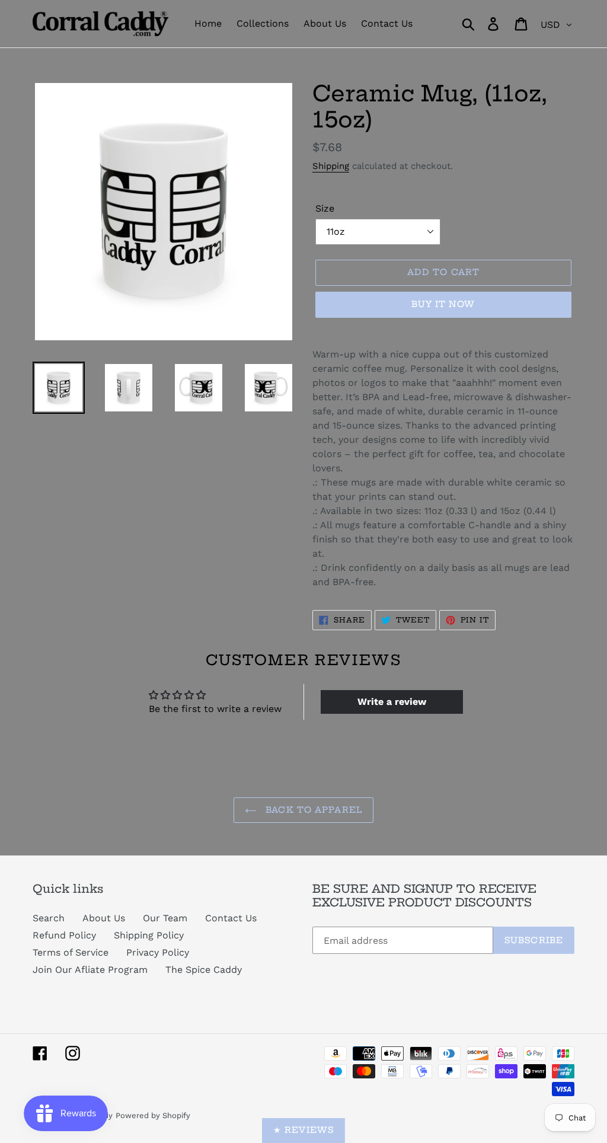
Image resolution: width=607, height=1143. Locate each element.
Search (49, 918)
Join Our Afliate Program (90, 969)
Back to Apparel (312, 809)
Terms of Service (70, 952)
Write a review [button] (391, 701)
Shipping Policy (149, 935)
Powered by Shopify (153, 1115)
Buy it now (443, 304)
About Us (103, 918)
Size (324, 208)
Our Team (165, 918)
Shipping (330, 166)
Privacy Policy (157, 952)
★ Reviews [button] (303, 1130)
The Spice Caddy (203, 969)
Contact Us (231, 918)
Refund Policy (64, 935)
